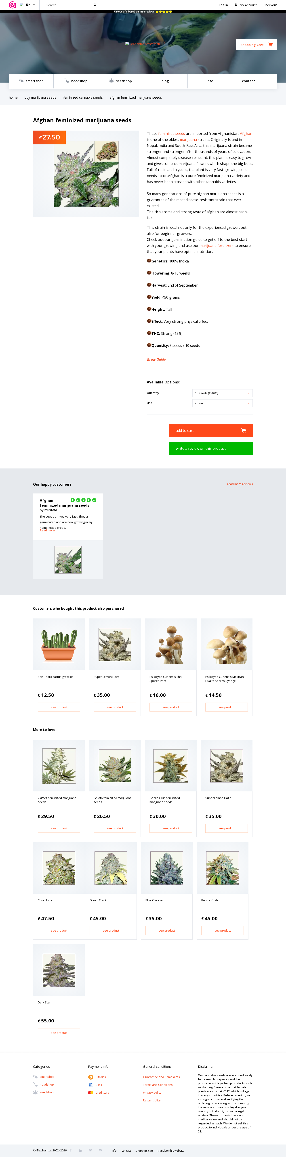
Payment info (98, 1066)
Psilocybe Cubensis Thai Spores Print (165, 679)
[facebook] (72, 1150)
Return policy (152, 1100)
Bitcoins (101, 1077)
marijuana (188, 139)
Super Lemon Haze (107, 677)
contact (248, 81)
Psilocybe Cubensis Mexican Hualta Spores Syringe (224, 679)
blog (165, 81)
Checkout (270, 5)
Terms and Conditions (158, 1085)
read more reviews (240, 484)
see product (59, 707)
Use (149, 403)
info (210, 81)
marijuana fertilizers (216, 245)
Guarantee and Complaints (161, 1077)
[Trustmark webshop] (13, 5)
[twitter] (92, 1150)
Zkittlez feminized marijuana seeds (57, 800)
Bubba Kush (209, 900)
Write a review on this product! (201, 448)
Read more (47, 530)
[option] (68, 536)
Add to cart (185, 430)
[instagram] (82, 1150)
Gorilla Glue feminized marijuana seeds (164, 800)
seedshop (124, 81)
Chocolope (45, 900)
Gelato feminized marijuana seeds (113, 800)
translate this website (171, 1151)
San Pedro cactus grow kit (55, 677)
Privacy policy (152, 1092)
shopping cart (144, 1151)
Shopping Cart (252, 44)
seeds (180, 133)
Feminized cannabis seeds (83, 97)
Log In (223, 5)
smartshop (35, 81)
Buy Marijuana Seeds (40, 97)
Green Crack (98, 900)
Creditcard (102, 1093)
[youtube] (101, 1150)
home (13, 97)
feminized (166, 133)
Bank (99, 1085)
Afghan (246, 133)
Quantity (153, 393)
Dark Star (44, 1002)
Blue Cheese (154, 900)
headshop (79, 81)
